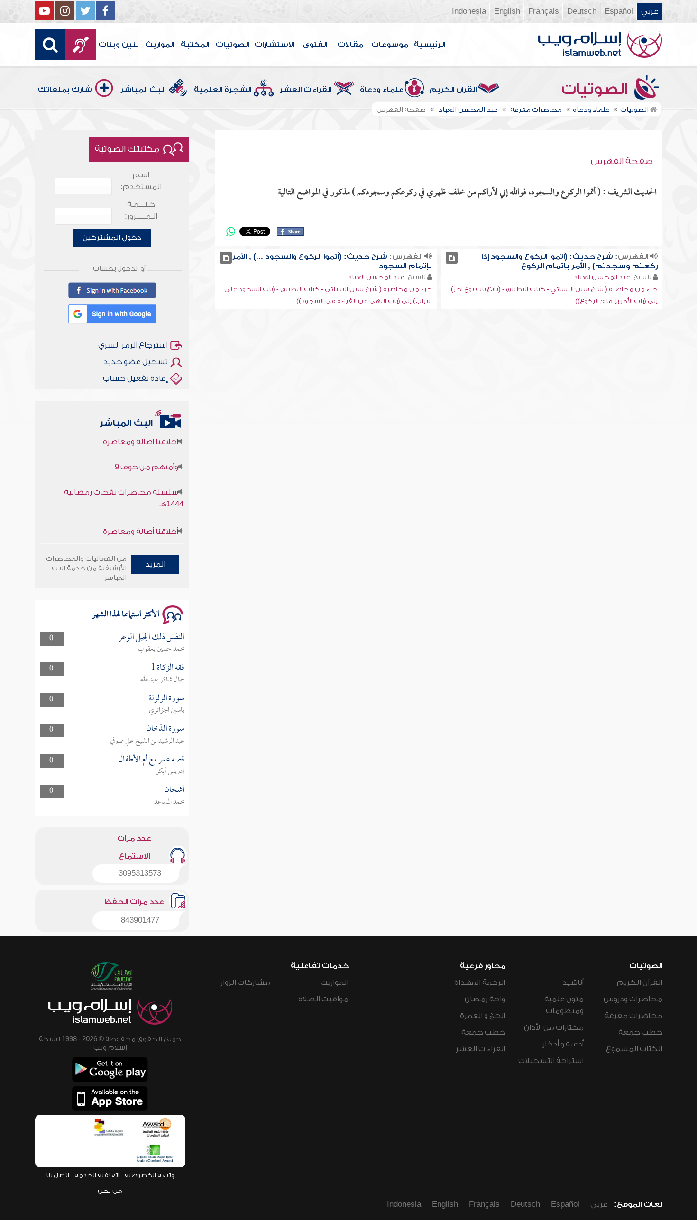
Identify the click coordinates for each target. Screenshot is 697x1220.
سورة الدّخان (165, 729)
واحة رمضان (485, 999)
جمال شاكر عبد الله (162, 680)
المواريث (159, 44)
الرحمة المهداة (479, 982)
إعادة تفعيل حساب (135, 378)
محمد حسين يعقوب (161, 649)
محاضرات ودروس (633, 999)
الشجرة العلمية (222, 89)
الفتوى (315, 44)
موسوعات (389, 44)
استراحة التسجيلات (551, 1060)
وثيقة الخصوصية (149, 1175)
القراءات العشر (305, 89)
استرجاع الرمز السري (133, 345)
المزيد (155, 564)
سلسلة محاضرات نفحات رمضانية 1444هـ (123, 484)
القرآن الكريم (453, 89)
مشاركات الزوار (245, 982)
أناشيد (573, 982)
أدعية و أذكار (563, 1044)
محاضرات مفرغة (633, 1015)
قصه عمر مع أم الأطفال (151, 760)
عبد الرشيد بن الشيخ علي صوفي (147, 741)
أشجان (174, 790)
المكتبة (195, 44)
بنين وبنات (119, 44)
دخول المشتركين (112, 237)
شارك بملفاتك (65, 89)
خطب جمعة (640, 1032)
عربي (650, 11)
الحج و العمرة (482, 1015)
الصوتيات (232, 44)
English (507, 11)
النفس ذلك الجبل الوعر (151, 637)
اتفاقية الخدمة (96, 1175)
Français (543, 11)
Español (619, 11)
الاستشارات (274, 44)
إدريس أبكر (170, 771)
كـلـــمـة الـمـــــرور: (141, 210)
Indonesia (469, 11)
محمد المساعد (169, 802)
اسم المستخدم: (141, 181)
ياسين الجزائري (166, 710)
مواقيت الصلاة (323, 999)
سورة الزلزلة (166, 698)
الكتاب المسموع (634, 1049)
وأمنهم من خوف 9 (146, 453)
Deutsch (581, 11)
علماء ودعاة (382, 89)
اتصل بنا (57, 1175)
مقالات (350, 44)
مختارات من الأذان (554, 1027)
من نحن (110, 1190)
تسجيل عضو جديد (135, 362)
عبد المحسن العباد (602, 277)
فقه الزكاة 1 (167, 668)
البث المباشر (142, 89)
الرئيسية (429, 44)
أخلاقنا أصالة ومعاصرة (140, 518)
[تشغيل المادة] (452, 258)
